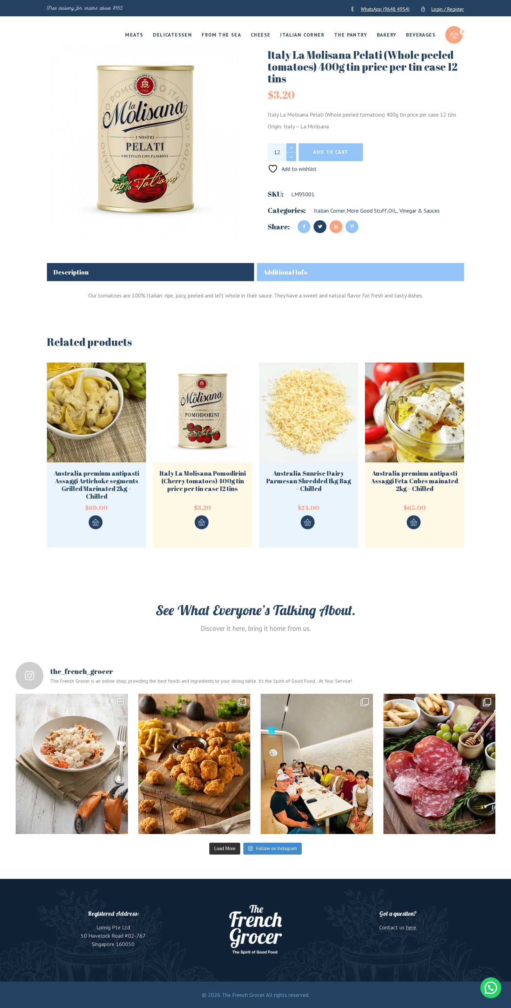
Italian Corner (329, 210)
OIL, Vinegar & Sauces (414, 210)
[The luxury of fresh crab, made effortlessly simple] (72, 764)
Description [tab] (71, 272)
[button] (490, 987)
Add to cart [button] (96, 522)
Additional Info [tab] (285, 272)
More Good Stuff (367, 210)
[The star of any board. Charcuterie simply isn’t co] (439, 764)
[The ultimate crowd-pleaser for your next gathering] (194, 764)
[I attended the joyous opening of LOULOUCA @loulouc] (317, 764)
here (411, 927)
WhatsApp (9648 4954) (385, 9)
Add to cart (330, 152)
